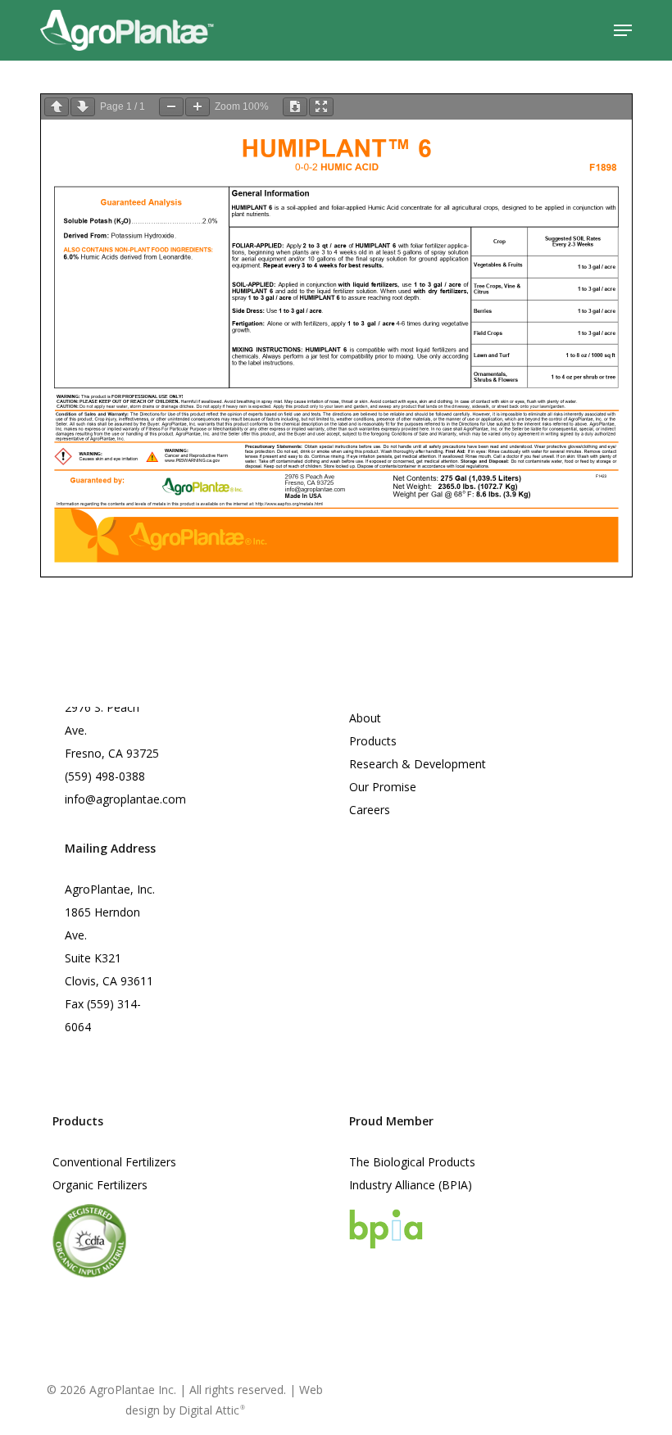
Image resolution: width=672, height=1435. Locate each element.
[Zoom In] (197, 106)
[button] (623, 30)
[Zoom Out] (171, 106)
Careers (369, 809)
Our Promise (382, 786)
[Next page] (82, 106)
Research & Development (417, 764)
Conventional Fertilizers (114, 1162)
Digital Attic (212, 1410)
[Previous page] (56, 106)
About (365, 718)
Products (373, 741)
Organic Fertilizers (100, 1185)
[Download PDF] (295, 106)
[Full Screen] (321, 106)
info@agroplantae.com (125, 799)
